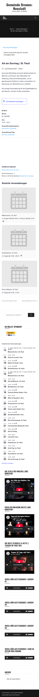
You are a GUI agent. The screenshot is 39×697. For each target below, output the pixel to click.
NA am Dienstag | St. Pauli (29, 301)
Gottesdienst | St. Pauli (15, 454)
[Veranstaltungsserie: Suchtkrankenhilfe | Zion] (16, 412)
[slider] (30, 588)
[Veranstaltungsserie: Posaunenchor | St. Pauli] (16, 401)
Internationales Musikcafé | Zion (18, 426)
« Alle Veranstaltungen (9, 47)
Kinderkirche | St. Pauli (15, 442)
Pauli (5, 135)
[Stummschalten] (29, 493)
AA (3, 135)
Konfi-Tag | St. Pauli (14, 448)
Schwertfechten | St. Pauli (9, 253)
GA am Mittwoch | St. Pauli (10, 289)
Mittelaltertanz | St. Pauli (15, 387)
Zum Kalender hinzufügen (14, 101)
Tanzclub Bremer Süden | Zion (17, 392)
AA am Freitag (12, 431)
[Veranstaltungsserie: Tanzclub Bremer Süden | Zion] (16, 390)
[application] (19, 486)
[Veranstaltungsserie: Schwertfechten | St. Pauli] (21, 255)
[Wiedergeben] (7, 493)
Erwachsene (5, 128)
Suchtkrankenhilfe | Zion (16, 414)
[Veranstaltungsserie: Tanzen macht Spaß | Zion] (16, 407)
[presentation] (19, 200)
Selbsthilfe (13, 128)
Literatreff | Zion (13, 437)
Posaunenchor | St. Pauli (16, 403)
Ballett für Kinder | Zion (15, 363)
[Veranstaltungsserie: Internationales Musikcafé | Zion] (16, 423)
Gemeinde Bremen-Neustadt (19, 6)
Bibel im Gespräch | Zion (16, 398)
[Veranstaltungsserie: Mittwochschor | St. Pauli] (3, 221)
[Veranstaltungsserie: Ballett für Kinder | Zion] (16, 360)
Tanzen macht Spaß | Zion (16, 409)
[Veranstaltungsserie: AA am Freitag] (16, 429)
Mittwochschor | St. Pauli (9, 215)
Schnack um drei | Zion (15, 357)
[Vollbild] (32, 493)
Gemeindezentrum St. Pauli (10, 170)
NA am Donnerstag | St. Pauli (17, 420)
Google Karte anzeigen (27, 176)
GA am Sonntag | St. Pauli (10, 301)
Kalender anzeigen (7, 463)
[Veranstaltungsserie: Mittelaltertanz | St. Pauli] (16, 384)
